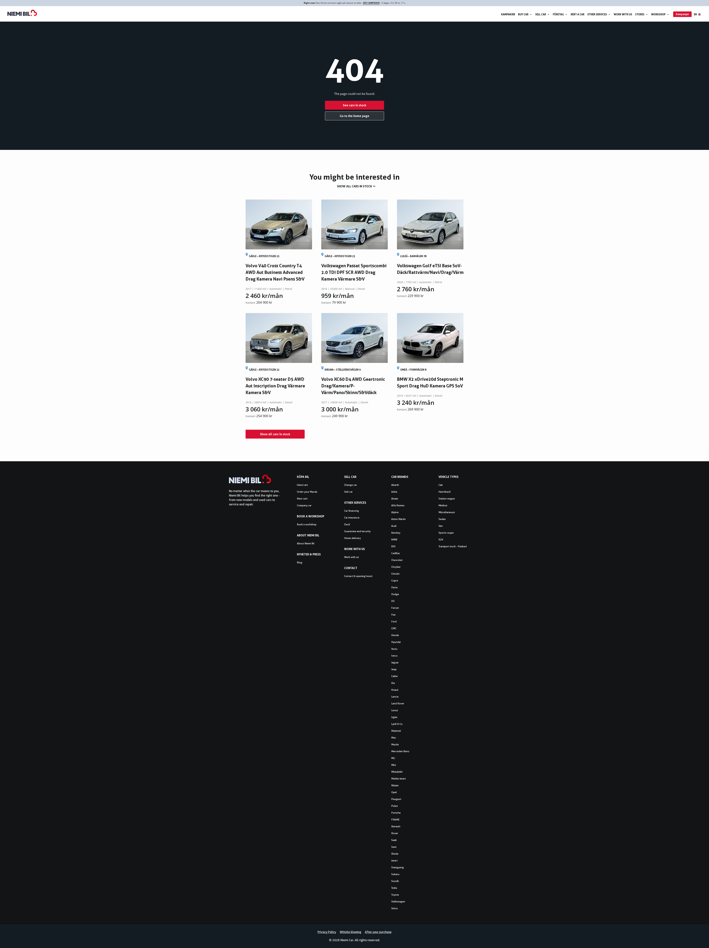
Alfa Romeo (398, 505)
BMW (394, 539)
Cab (441, 484)
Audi (393, 525)
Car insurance (351, 517)
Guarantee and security (357, 531)
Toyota (395, 894)
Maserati (396, 730)
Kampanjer (508, 14)
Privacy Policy (327, 932)
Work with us (623, 14)
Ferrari (395, 607)
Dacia (394, 587)
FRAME (395, 819)
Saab (394, 840)
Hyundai (396, 641)
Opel (394, 792)
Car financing (351, 510)
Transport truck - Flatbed (453, 546)
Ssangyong (397, 867)
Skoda (394, 853)
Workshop (658, 14)
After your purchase (378, 932)
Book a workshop (306, 524)
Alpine (395, 512)
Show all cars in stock (354, 186)
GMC (393, 628)
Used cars (302, 484)
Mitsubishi (397, 771)
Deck (347, 524)
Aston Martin (398, 519)
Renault (395, 826)
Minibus (443, 505)
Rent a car (577, 14)
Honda (395, 635)
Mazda (395, 744)
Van (441, 525)
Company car (304, 505)
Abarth (395, 484)
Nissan (395, 785)
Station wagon (447, 498)
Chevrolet (397, 560)
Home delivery (352, 538)
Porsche (396, 812)
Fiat (393, 614)
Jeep (394, 669)
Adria (394, 491)
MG (393, 758)
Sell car (540, 14)
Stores (639, 14)
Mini (393, 764)
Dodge (395, 594)
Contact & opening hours (358, 576)
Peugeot (396, 799)
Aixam (394, 498)
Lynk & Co (397, 723)
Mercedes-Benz (400, 751)
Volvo (394, 908)
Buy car (523, 14)
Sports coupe (446, 532)
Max (393, 737)
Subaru (395, 874)
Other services (597, 14)
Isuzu (394, 648)
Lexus (394, 710)
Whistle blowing (350, 932)
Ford (394, 621)
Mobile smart (398, 778)
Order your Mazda (307, 491)
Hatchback (445, 491)
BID (393, 546)
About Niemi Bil (305, 543)
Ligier (394, 717)
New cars (302, 498)
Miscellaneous (447, 512)
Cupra (394, 580)
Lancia (394, 696)
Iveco (394, 655)
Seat (393, 846)
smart (394, 860)
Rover (394, 833)
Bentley (395, 532)
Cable (394, 676)
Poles (394, 805)
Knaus (394, 689)
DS (393, 601)
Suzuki (395, 881)
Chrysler (396, 566)
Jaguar (395, 662)
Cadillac (395, 553)
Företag (558, 14)
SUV (441, 539)
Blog (299, 562)
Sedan (442, 519)
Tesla (394, 887)
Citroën (395, 573)
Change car (350, 484)
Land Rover (397, 703)
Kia (393, 682)
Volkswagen (398, 901)
